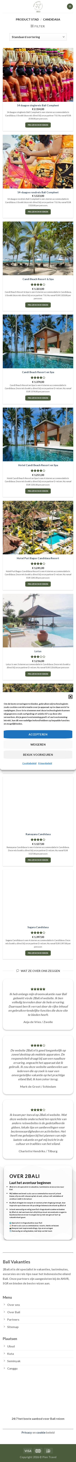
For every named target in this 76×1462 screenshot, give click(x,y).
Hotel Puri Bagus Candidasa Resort (38, 558)
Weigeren (38, 744)
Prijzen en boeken (38, 125)
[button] (70, 697)
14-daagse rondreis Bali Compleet (38, 192)
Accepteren (38, 734)
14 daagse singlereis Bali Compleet (38, 105)
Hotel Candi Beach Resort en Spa (38, 465)
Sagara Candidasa (38, 927)
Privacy (27, 1432)
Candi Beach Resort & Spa (38, 279)
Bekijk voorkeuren (38, 754)
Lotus (38, 651)
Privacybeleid (45, 763)
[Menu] (70, 7)
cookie (41, 1432)
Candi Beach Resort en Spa (38, 372)
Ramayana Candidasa (38, 834)
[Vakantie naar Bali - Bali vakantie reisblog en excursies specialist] (38, 6)
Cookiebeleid (29, 763)
